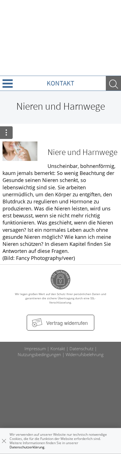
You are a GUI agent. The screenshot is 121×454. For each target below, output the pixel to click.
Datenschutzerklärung (27, 447)
